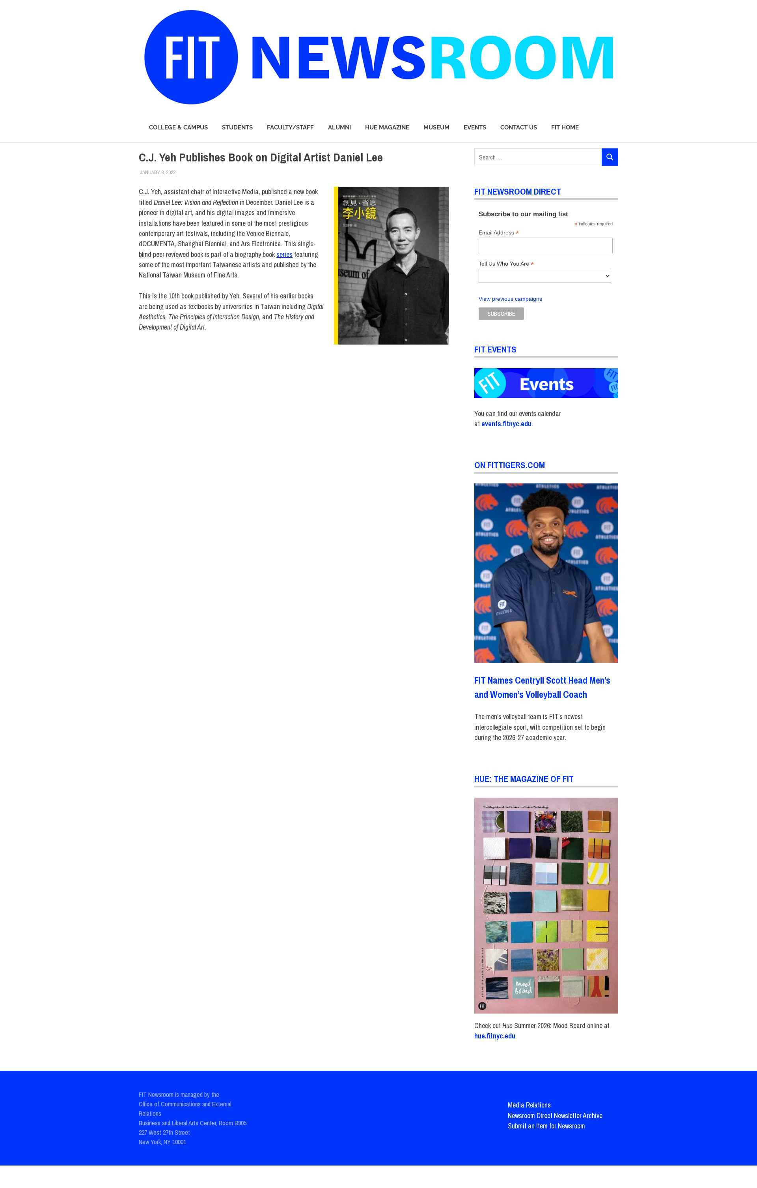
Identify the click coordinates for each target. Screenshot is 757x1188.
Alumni (339, 127)
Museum (436, 127)
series (284, 254)
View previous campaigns (510, 299)
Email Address (499, 232)
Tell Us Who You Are (506, 264)
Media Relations (529, 1104)
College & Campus (178, 127)
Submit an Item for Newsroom (546, 1125)
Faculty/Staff (290, 127)
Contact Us (518, 127)
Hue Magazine (387, 127)
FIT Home (565, 127)
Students (237, 127)
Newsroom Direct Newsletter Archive (555, 1115)
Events (475, 127)
